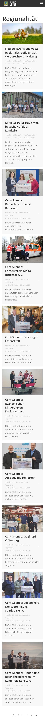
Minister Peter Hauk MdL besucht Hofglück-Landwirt (22, 126)
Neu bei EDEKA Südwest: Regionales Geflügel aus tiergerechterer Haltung (21, 52)
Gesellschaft (25, 213)
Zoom (19, 33)
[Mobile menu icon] (41, 3)
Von (12, 64)
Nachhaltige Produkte (19, 61)
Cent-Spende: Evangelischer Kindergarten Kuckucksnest (14, 405)
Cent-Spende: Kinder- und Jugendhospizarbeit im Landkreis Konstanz (22, 676)
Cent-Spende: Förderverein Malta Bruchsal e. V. (18, 271)
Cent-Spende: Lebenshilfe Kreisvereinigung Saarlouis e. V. (22, 606)
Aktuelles (8, 61)
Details (25, 33)
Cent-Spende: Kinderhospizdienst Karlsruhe (18, 204)
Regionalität (31, 61)
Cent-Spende (16, 213)
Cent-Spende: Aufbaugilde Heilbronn (20, 475)
